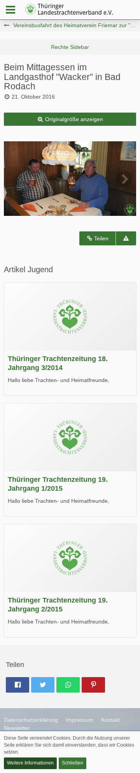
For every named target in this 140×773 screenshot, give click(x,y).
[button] (10, 9)
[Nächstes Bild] (124, 178)
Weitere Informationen (30, 763)
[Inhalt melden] (126, 238)
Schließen (72, 763)
